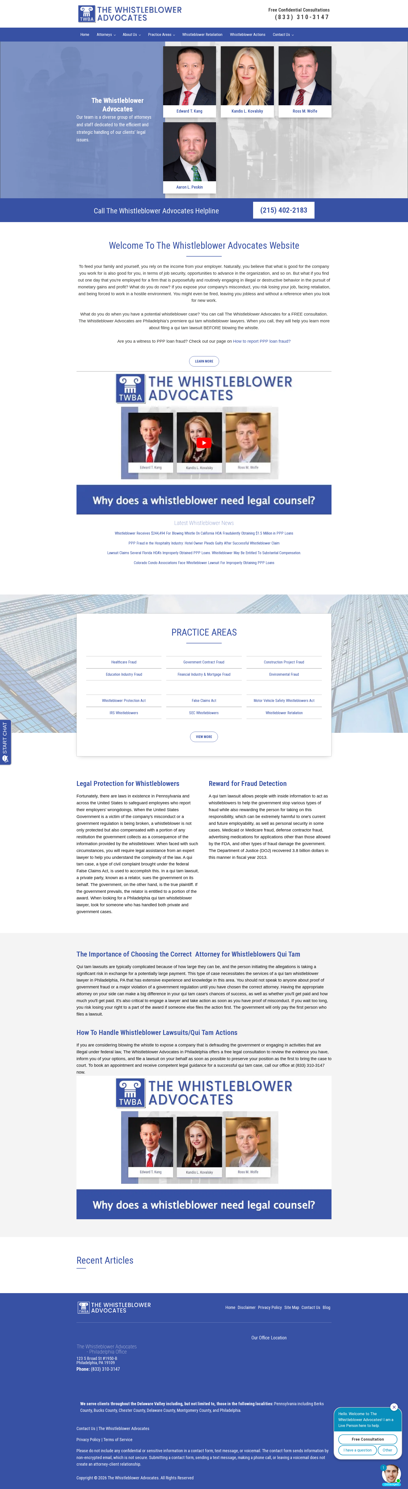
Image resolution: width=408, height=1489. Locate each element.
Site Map (291, 1307)
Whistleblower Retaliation (202, 34)
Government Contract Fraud (203, 662)
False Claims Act (204, 700)
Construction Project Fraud (284, 662)
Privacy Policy (270, 1307)
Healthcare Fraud (123, 662)
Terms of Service (117, 1439)
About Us (130, 34)
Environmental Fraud (284, 674)
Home (84, 34)
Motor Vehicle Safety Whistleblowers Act (284, 700)
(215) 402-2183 (283, 210)
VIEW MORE (204, 737)
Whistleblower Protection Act (124, 700)
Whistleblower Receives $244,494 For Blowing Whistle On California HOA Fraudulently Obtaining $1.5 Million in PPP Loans (204, 533)
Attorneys (104, 34)
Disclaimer (247, 1307)
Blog (326, 1307)
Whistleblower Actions (247, 34)
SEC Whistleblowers (204, 713)
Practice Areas (159, 34)
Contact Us (281, 34)
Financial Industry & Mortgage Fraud (204, 674)
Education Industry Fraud (124, 674)
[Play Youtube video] (204, 443)
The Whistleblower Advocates (123, 1428)
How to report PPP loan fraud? (262, 341)
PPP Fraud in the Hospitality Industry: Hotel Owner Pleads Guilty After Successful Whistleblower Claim (204, 543)
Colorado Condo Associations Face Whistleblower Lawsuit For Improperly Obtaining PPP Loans (204, 563)
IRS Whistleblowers (124, 713)
